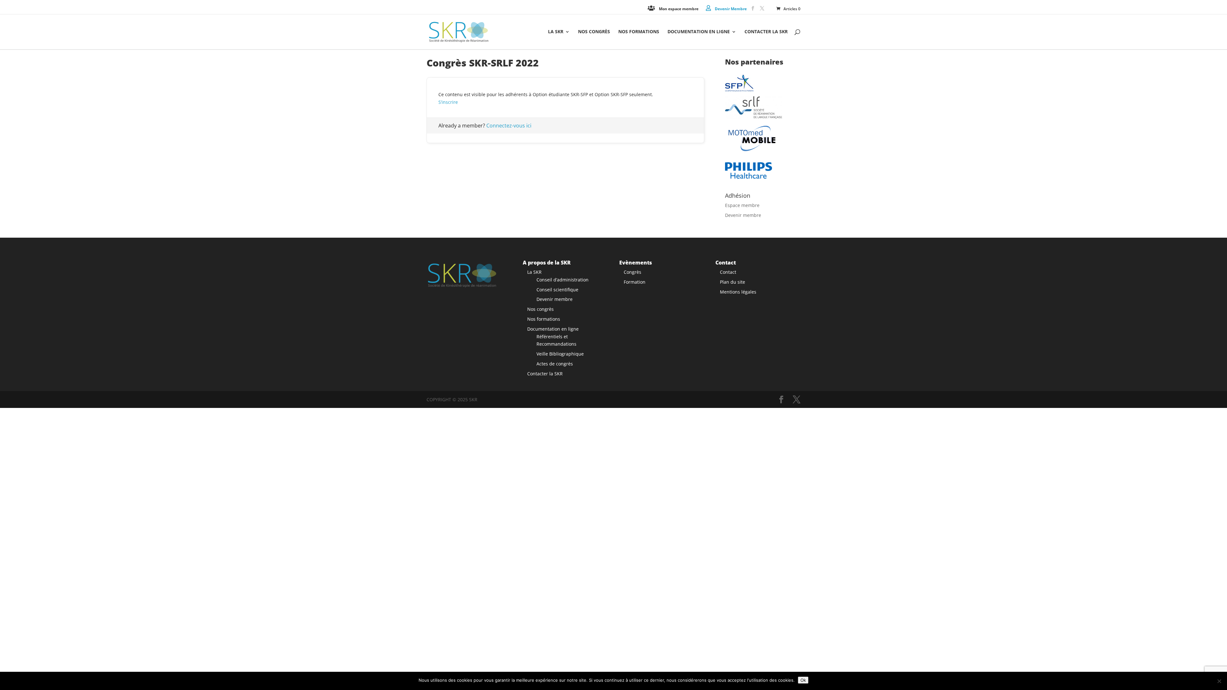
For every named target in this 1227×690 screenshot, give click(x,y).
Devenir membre (743, 215)
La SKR (555, 31)
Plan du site (732, 282)
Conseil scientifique (557, 290)
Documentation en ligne (699, 31)
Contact (728, 272)
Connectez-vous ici (508, 125)
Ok (803, 680)
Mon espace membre (678, 8)
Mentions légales (738, 292)
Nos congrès (594, 31)
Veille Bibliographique (560, 354)
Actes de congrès (554, 364)
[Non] (1219, 681)
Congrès (632, 272)
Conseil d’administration (562, 280)
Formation (634, 282)
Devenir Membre (731, 8)
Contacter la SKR (766, 31)
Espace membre (742, 205)
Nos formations (638, 31)
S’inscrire (448, 102)
